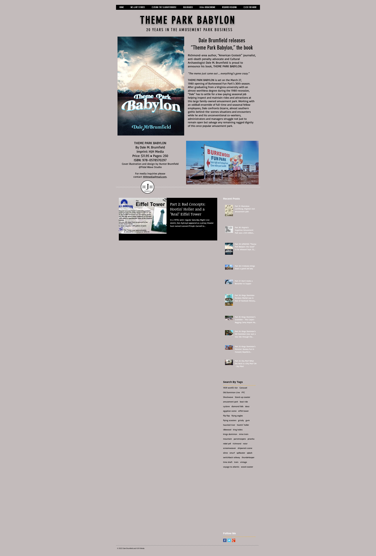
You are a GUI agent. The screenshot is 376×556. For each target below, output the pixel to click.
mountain (227, 439)
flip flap (226, 415)
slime (225, 453)
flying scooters (229, 420)
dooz (247, 406)
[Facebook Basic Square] (224, 540)
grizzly (241, 420)
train (236, 462)
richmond (237, 443)
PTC (243, 392)
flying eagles (237, 415)
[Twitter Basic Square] (229, 540)
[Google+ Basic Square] (233, 540)
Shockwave (228, 397)
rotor (245, 443)
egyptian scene (229, 411)
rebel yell (227, 443)
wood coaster (247, 466)
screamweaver (229, 448)
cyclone (226, 406)
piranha (251, 439)
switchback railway (231, 457)
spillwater (241, 453)
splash (249, 453)
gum (248, 420)
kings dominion (230, 434)
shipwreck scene (245, 448)
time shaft (227, 462)
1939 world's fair (230, 387)
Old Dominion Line (231, 392)
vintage (243, 462)
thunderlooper (248, 457)
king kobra (237, 429)
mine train (243, 434)
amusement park (230, 401)
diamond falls (237, 406)
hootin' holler (243, 425)
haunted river (229, 425)
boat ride (244, 401)
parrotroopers (240, 439)
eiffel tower (243, 411)
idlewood (227, 429)
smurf (232, 453)
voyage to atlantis (231, 466)
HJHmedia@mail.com (155, 176)
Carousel (243, 387)
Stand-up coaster (242, 397)
